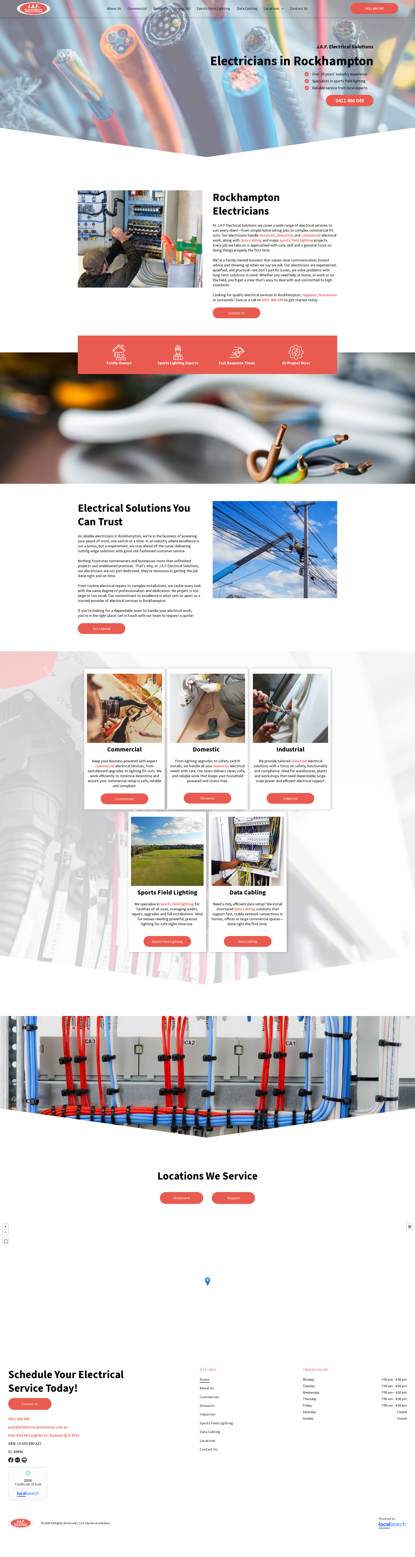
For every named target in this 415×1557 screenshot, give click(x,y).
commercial (311, 235)
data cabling (251, 240)
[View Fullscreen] (5, 1241)
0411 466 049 (272, 299)
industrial (285, 235)
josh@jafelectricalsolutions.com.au (37, 1427)
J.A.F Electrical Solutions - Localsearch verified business (27, 1484)
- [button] (5, 1232)
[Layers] (409, 1226)
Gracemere (328, 294)
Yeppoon (309, 294)
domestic (267, 235)
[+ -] (207, 1286)
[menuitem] (114, 8)
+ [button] (5, 1226)
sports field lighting (296, 240)
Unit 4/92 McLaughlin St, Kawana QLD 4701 (43, 1435)
